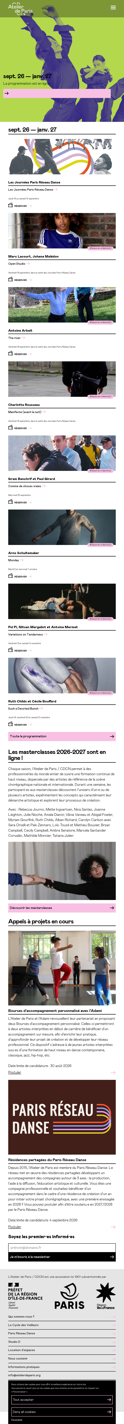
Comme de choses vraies (25, 486)
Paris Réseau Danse (21, 1333)
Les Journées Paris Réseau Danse (31, 189)
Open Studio (17, 263)
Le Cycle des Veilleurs (23, 1325)
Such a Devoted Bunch (23, 708)
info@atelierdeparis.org (24, 1375)
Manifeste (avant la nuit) (25, 412)
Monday (14, 560)
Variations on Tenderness (26, 634)
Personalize (16, 1420)
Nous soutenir (18, 1358)
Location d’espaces (21, 1350)
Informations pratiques (24, 1367)
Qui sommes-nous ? (21, 1316)
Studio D (14, 1341)
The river (14, 338)
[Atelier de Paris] (20, 9)
